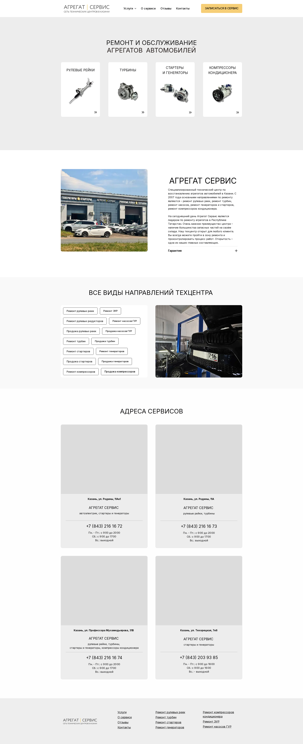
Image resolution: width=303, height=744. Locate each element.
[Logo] (87, 8)
